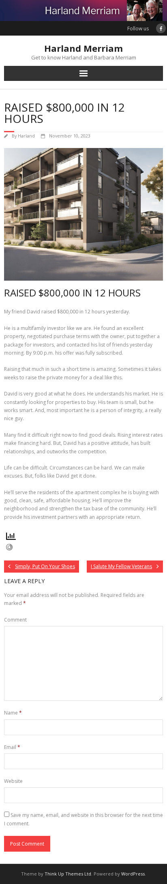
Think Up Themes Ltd (68, 874)
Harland (26, 136)
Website (13, 781)
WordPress (133, 874)
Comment (15, 619)
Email (12, 747)
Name (13, 712)
